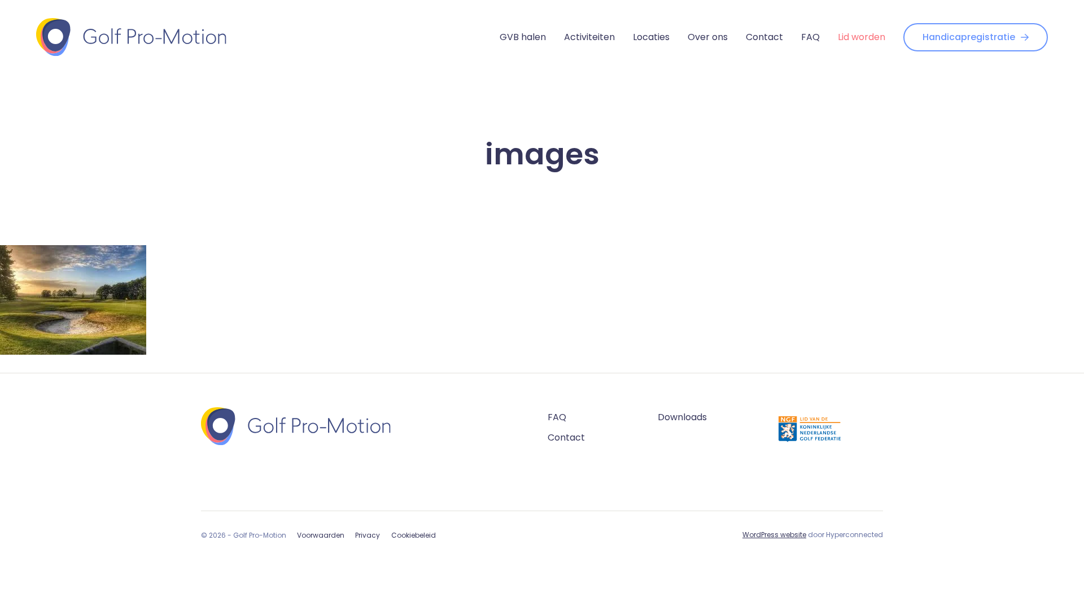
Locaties (651, 36)
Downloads (682, 417)
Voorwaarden (320, 535)
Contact (764, 36)
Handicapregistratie (969, 36)
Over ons (708, 36)
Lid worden (861, 36)
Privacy (367, 535)
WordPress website (774, 534)
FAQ (810, 36)
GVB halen (523, 36)
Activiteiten (589, 36)
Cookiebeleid (413, 535)
